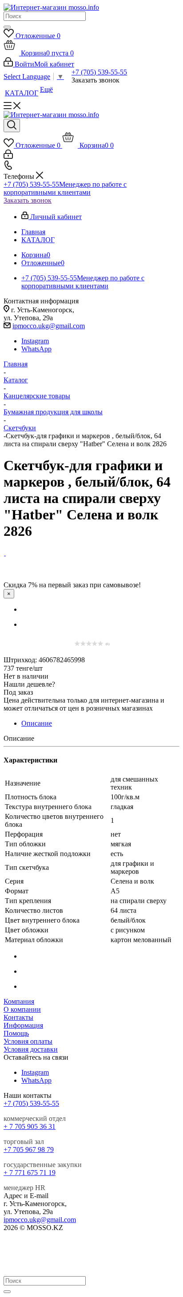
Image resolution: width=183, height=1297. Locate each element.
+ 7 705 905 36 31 (30, 1126)
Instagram (35, 341)
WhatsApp (36, 349)
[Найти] (7, 27)
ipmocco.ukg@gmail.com (48, 326)
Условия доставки (31, 1049)
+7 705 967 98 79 (29, 1149)
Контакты (18, 1017)
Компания (19, 1001)
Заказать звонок (28, 200)
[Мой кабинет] (8, 156)
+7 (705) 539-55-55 (99, 72)
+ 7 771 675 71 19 (30, 1172)
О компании (22, 1009)
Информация (23, 1025)
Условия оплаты (28, 1041)
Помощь (16, 1033)
